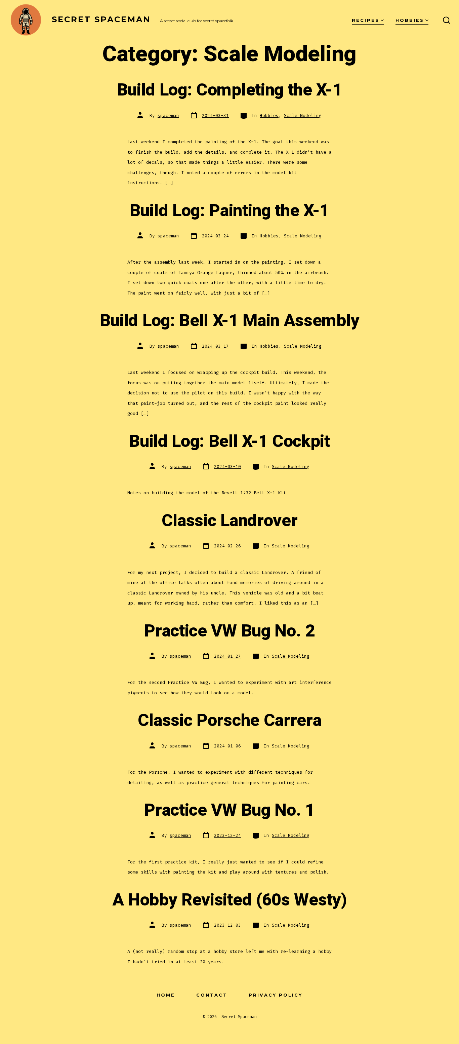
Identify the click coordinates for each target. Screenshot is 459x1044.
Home (166, 995)
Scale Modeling (303, 115)
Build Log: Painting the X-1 (229, 210)
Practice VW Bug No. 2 (229, 631)
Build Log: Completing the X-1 (229, 90)
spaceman (168, 115)
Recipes (365, 20)
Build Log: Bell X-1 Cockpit (229, 441)
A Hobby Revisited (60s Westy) (230, 900)
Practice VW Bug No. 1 (229, 810)
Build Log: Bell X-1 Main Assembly (229, 320)
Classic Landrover (230, 520)
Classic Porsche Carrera (230, 720)
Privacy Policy (275, 995)
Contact (211, 995)
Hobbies (409, 20)
